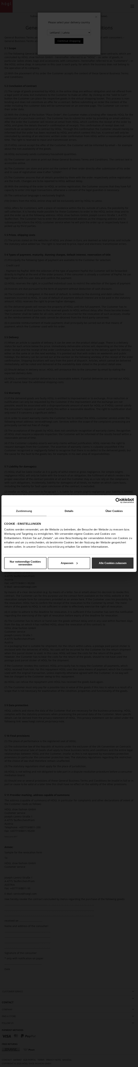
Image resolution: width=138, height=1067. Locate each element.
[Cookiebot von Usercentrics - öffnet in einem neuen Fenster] (118, 500)
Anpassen (67, 562)
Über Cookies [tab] (114, 510)
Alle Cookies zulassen (112, 562)
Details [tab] (69, 510)
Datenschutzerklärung (50, 546)
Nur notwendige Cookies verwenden (25, 563)
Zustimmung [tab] (24, 510)
